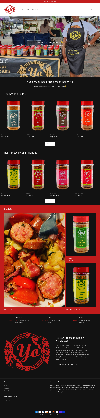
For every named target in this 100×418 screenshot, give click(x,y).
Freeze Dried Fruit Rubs (72, 309)
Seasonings (7, 309)
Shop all (50, 50)
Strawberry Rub (53, 193)
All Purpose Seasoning (5, 134)
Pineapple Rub (4, 193)
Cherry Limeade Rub (79, 193)
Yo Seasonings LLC (47, 414)
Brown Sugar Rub (53, 134)
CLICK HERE (13, 320)
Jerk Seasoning (69, 258)
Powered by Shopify (56, 414)
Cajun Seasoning (78, 134)
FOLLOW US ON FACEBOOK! (68, 365)
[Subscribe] (33, 401)
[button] (87, 9)
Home (6, 385)
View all (50, 144)
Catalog (6, 388)
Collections (7, 391)
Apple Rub (28, 134)
